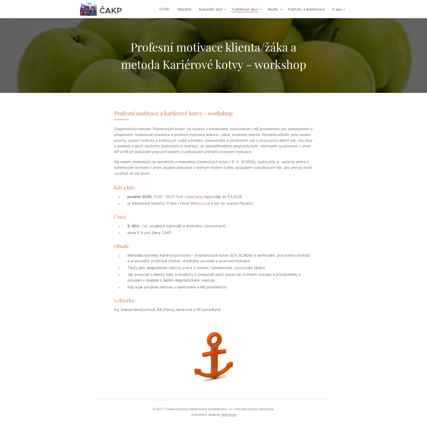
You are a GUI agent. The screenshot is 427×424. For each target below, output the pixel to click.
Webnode (228, 415)
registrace (194, 197)
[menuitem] (165, 9)
